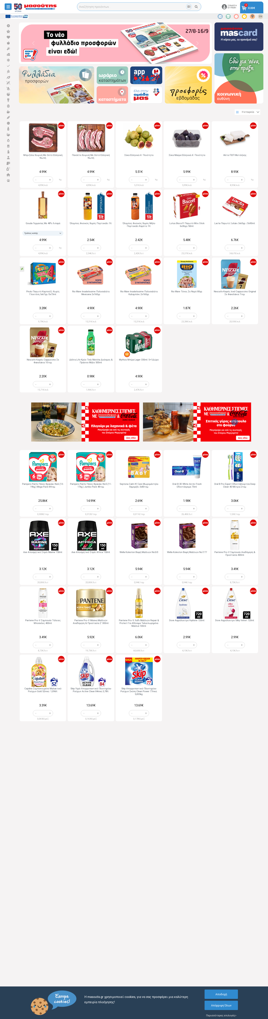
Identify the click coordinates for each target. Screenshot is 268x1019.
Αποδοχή (221, 994)
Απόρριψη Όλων (221, 1005)
